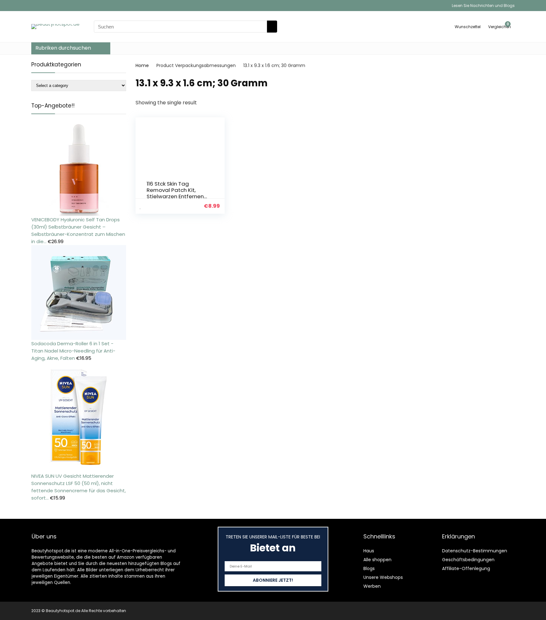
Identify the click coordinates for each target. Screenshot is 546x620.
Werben (372, 586)
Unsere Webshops (383, 577)
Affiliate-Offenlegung (466, 568)
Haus (368, 551)
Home (142, 65)
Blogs (369, 568)
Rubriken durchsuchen (63, 48)
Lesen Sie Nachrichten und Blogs (483, 5)
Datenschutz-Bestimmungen (474, 551)
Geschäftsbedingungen (468, 559)
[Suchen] (272, 27)
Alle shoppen (377, 559)
